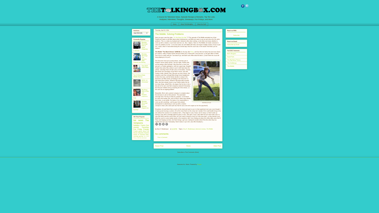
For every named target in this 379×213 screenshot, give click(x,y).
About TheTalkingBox (187, 24)
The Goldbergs (232, 63)
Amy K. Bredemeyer (189, 129)
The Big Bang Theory (234, 60)
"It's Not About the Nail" (180, 37)
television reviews (201, 129)
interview (141, 133)
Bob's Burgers (231, 53)
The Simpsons (141, 121)
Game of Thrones (139, 134)
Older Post (217, 146)
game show (142, 131)
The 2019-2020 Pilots (145, 66)
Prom (192, 52)
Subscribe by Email (233, 44)
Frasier (135, 131)
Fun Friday (137, 129)
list (134, 120)
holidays (136, 125)
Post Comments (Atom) (192, 152)
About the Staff (201, 24)
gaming (141, 136)
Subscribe (236, 35)
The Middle (209, 129)
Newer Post (159, 146)
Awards (146, 133)
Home (174, 24)
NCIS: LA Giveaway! (145, 81)
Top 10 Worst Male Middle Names (139, 76)
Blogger (199, 164)
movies (136, 127)
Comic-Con (145, 125)
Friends (146, 129)
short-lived (143, 137)
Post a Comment (162, 137)
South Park (230, 57)
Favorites (145, 127)
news (140, 120)
